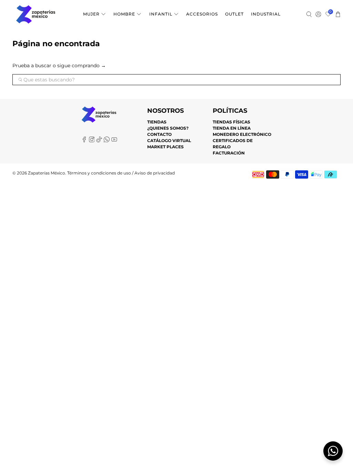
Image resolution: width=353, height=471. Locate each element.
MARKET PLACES (165, 146)
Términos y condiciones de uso (99, 173)
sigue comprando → (81, 65)
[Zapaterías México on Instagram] (92, 140)
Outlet (234, 14)
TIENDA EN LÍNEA (232, 128)
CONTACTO (159, 134)
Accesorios (202, 14)
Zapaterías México (46, 173)
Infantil (160, 14)
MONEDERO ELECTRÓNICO (242, 134)
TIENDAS (157, 121)
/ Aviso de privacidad (153, 173)
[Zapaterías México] (36, 14)
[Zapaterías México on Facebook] (84, 140)
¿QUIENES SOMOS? (168, 128)
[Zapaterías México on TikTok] (99, 140)
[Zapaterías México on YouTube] (114, 140)
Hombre (124, 14)
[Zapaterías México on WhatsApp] (107, 140)
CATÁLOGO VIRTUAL (169, 140)
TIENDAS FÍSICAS (231, 121)
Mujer (91, 14)
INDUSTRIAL (266, 14)
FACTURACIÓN (229, 153)
